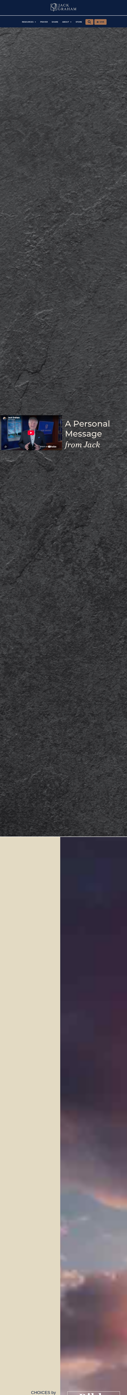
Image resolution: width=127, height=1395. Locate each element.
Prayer (44, 22)
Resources (27, 22)
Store (79, 22)
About (65, 22)
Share (55, 22)
